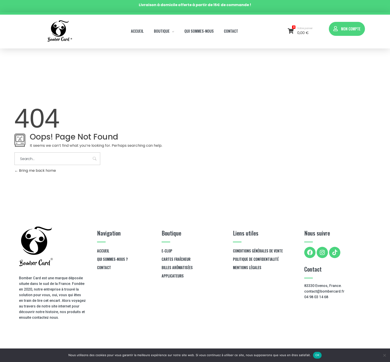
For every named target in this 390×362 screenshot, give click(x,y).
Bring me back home (37, 170)
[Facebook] (310, 252)
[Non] (384, 355)
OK (317, 355)
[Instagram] (322, 252)
